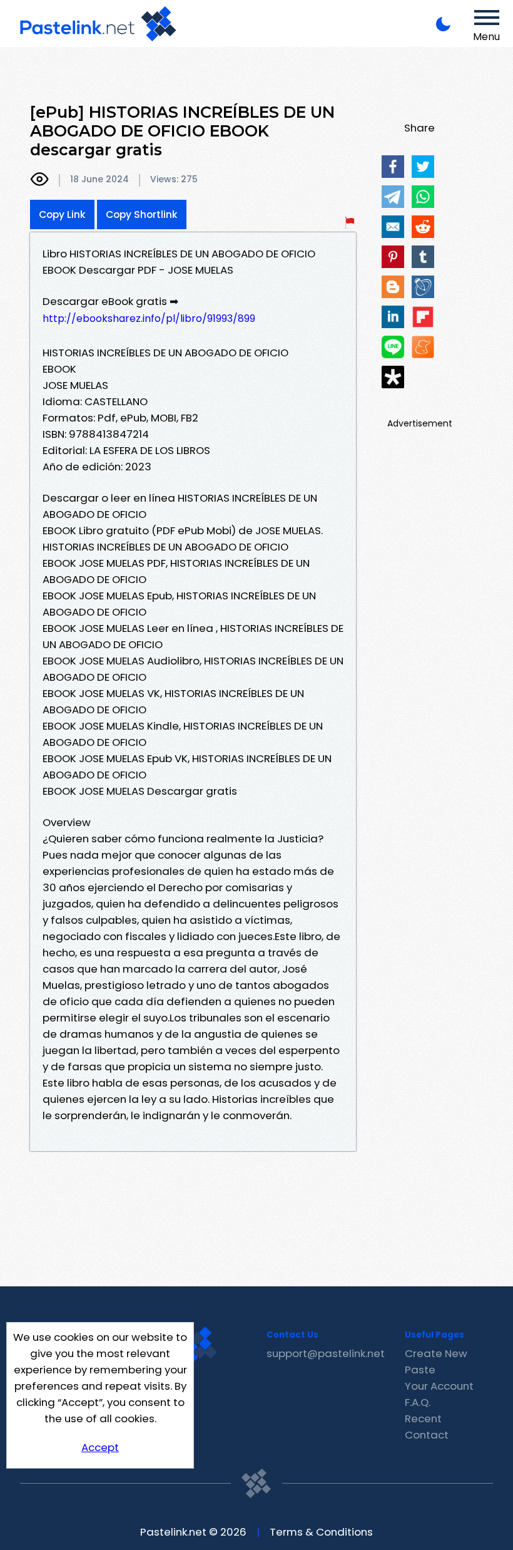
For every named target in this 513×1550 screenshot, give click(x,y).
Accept (100, 1447)
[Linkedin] (393, 317)
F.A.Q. (417, 1402)
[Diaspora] (393, 377)
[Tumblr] (423, 256)
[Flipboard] (423, 317)
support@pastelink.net (326, 1353)
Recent (423, 1418)
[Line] (393, 347)
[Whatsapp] (423, 196)
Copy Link (62, 214)
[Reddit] (423, 226)
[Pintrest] (393, 256)
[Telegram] (393, 196)
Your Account (439, 1385)
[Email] (393, 226)
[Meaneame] (423, 347)
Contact (427, 1434)
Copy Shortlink (142, 214)
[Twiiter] (423, 166)
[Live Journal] (423, 287)
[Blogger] (393, 287)
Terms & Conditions (321, 1531)
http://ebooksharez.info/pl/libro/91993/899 (149, 318)
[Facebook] (393, 166)
